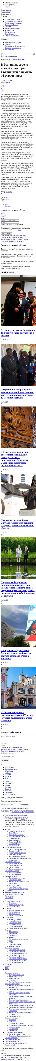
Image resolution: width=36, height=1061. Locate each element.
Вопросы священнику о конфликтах (21, 1005)
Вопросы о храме (15, 1016)
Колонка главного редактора (14, 892)
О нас (7, 781)
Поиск (7, 7)
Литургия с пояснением (17, 1034)
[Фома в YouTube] (8, 775)
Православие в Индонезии (18, 960)
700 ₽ (2, 214)
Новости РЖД (9, 898)
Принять (19, 1059)
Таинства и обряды (11, 1018)
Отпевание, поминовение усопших (21, 1025)
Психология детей (15, 880)
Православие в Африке (17, 951)
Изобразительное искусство (18, 939)
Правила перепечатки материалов (16, 817)
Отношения (9, 890)
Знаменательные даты (16, 910)
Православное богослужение (15, 46)
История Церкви (14, 912)
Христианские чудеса (16, 905)
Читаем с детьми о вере (13, 48)
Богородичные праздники (17, 856)
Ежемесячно (19, 225)
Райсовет (8, 44)
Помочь (8, 10)
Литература (13, 933)
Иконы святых (14, 867)
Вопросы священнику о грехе (19, 1000)
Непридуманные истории (13, 21)
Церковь (7, 206)
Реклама (7, 785)
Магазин (8, 783)
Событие (21, 59)
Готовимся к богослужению (14, 1032)
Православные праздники (13, 847)
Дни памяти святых (15, 854)
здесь (19, 230)
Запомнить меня (8, 757)
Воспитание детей (11, 876)
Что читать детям (14, 885)
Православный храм (12, 871)
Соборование (13, 1029)
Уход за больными (15, 921)
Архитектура (13, 932)
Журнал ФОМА (6, 59)
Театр (11, 942)
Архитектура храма (15, 872)
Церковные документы (12, 1039)
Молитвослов (9, 30)
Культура (8, 930)
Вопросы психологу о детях (18, 889)
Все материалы (10, 32)
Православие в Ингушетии (18, 959)
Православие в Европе (16, 957)
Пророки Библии (14, 838)
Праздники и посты (11, 973)
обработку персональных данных (13, 238)
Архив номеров (10, 794)
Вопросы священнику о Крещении (21, 1007)
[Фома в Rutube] (8, 776)
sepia (8, 82)
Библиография (14, 845)
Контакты (8, 787)
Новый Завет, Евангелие (17, 831)
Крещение (12, 1020)
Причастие (12, 1021)
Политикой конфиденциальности (12, 241)
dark (5, 82)
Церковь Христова (11, 1038)
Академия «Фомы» (11, 25)
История (8, 908)
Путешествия (9, 896)
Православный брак (15, 926)
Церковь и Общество (12, 1041)
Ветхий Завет (13, 833)
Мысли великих (14, 946)
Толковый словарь (15, 944)
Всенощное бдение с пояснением (20, 1036)
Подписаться (24, 804)
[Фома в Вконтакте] (9, 767)
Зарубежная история (16, 915)
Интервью (8, 964)
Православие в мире (12, 948)
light (2, 82)
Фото (6, 968)
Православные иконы (12, 862)
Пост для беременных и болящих (20, 982)
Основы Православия (12, 19)
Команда (8, 789)
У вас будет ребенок (15, 887)
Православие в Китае (16, 962)
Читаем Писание (14, 840)
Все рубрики (9, 34)
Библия (7, 829)
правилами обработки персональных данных (16, 810)
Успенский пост (14, 978)
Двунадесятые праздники (17, 853)
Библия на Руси (14, 844)
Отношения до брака (16, 924)
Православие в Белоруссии (18, 953)
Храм (6, 204)
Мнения (7, 966)
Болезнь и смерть (14, 919)
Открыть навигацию (12, 2)
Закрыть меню (6, 12)
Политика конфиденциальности (16, 815)
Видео (7, 969)
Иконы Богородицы (15, 863)
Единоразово (7, 225)
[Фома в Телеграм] (9, 771)
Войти (14, 56)
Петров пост (13, 980)
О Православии (14, 906)
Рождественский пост (16, 975)
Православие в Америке (17, 950)
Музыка (11, 937)
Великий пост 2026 (15, 976)
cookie (23, 819)
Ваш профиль (10, 5)
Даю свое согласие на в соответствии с (14, 239)
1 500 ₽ (3, 216)
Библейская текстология (17, 836)
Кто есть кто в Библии (16, 835)
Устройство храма (15, 874)
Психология (9, 917)
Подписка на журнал (12, 35)
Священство (13, 1030)
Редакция (9, 192)
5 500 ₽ (3, 218)
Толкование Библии (15, 842)
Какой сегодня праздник (13, 42)
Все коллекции (10, 49)
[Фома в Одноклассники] (11, 769)
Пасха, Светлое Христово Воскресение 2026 (17, 850)
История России (14, 914)
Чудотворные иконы (16, 869)
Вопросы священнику (12, 28)
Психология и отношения (13, 23)
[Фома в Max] (7, 778)
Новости (8, 27)
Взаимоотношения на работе (18, 928)
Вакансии (8, 791)
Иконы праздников (15, 865)
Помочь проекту (6, 233)
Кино (10, 941)
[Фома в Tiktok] (7, 773)
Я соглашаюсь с (15, 235)
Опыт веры (12, 903)
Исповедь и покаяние (16, 1023)
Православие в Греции (16, 955)
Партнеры (8, 792)
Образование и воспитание (14, 894)
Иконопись (12, 935)
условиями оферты (20, 235)
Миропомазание (14, 1027)
